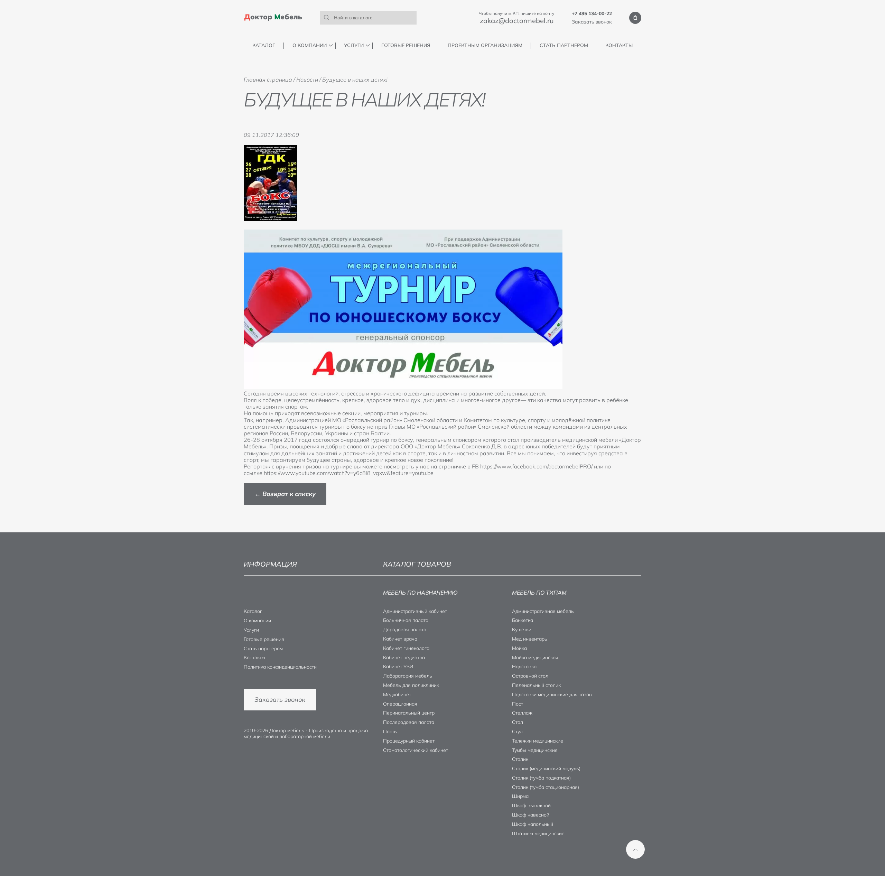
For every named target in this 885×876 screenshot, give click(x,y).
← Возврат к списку (285, 494)
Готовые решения (405, 45)
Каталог (263, 45)
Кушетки (521, 629)
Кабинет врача (400, 639)
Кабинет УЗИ (398, 666)
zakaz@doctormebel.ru (517, 20)
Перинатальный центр (409, 713)
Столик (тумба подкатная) (541, 778)
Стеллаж (522, 713)
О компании (309, 45)
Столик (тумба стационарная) (545, 787)
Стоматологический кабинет (415, 750)
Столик (520, 759)
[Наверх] (635, 849)
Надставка (524, 666)
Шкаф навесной (530, 815)
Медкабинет (397, 694)
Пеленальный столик (536, 685)
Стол (517, 722)
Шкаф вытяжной (531, 805)
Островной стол (530, 676)
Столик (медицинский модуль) (546, 768)
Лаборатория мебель (407, 676)
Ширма (520, 796)
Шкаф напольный (532, 824)
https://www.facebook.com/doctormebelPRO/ (536, 466)
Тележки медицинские (537, 741)
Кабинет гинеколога (406, 648)
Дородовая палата (404, 629)
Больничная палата (405, 620)
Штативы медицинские (538, 833)
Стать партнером (564, 45)
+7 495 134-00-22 (592, 13)
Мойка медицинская (535, 657)
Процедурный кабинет (409, 741)
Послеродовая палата (408, 722)
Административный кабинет (415, 611)
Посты (390, 731)
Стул (517, 731)
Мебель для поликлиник (411, 685)
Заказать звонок (592, 22)
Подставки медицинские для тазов (552, 694)
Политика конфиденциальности (280, 667)
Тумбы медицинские (535, 750)
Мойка (519, 648)
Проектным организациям (485, 45)
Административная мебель (543, 611)
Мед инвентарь (529, 639)
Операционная (400, 704)
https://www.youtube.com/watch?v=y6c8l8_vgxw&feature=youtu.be (349, 472)
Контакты (619, 45)
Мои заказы (635, 18)
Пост (517, 704)
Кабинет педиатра (404, 657)
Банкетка (522, 620)
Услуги (354, 45)
